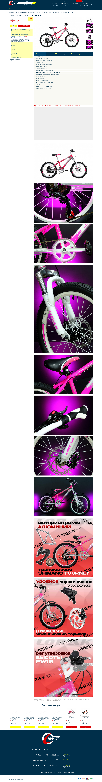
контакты (91, 8)
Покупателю (57, 772)
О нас (61, 772)
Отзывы (31, 60)
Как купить (83, 8)
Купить (71, 727)
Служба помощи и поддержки (16, 779)
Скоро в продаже (15, 727)
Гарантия (78, 8)
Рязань (27, 1)
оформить (78, 0)
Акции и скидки (67, 772)
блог (87, 8)
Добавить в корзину (24, 25)
